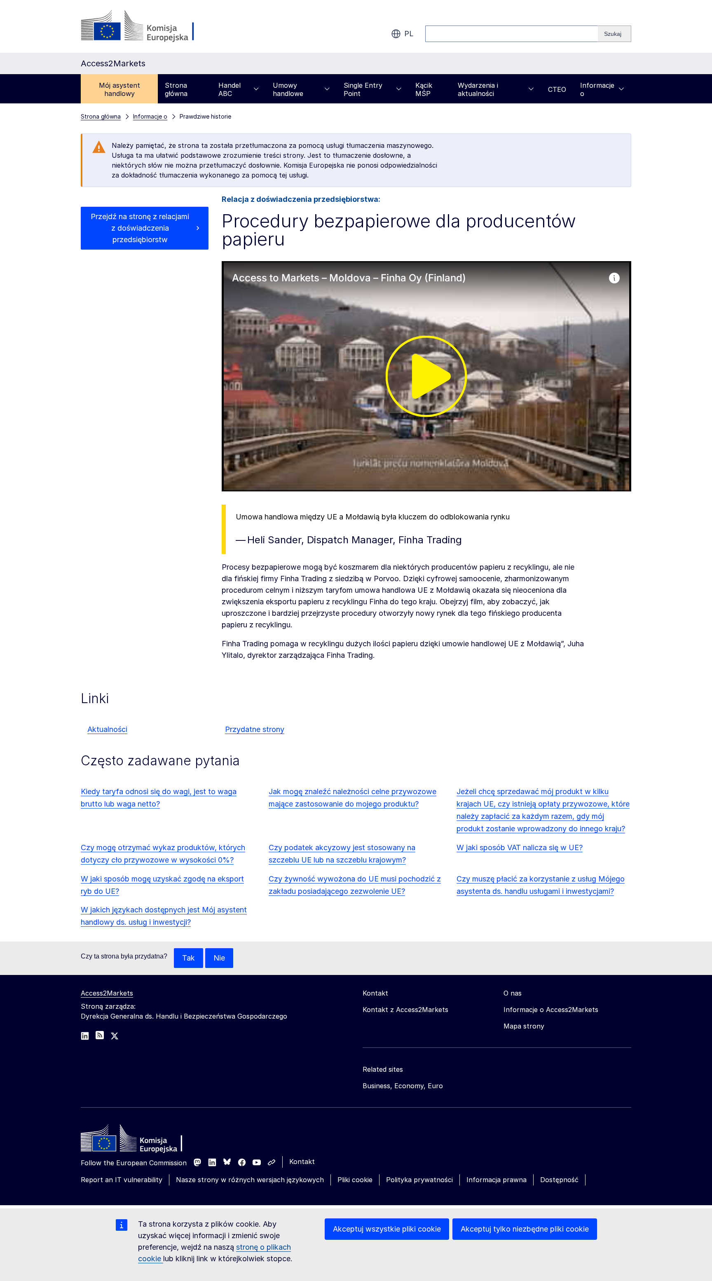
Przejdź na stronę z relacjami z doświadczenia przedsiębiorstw (140, 228)
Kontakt (302, 1161)
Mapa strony (524, 1026)
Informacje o (597, 89)
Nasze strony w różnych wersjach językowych (250, 1180)
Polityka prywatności (419, 1180)
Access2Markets (107, 993)
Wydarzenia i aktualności (478, 89)
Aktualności (107, 729)
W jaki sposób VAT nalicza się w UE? (520, 847)
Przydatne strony (254, 729)
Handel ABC (229, 89)
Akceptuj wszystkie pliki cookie (387, 1229)
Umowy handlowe (288, 89)
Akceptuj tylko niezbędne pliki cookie (525, 1229)
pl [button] (409, 33)
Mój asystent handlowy (119, 89)
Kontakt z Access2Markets (405, 1009)
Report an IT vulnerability (121, 1180)
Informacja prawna (496, 1180)
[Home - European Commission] (140, 1140)
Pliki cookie (354, 1180)
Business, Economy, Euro (403, 1086)
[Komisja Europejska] (147, 26)
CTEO (557, 89)
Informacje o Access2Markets (551, 1009)
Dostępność (559, 1180)
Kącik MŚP (423, 89)
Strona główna (176, 89)
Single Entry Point (363, 89)
